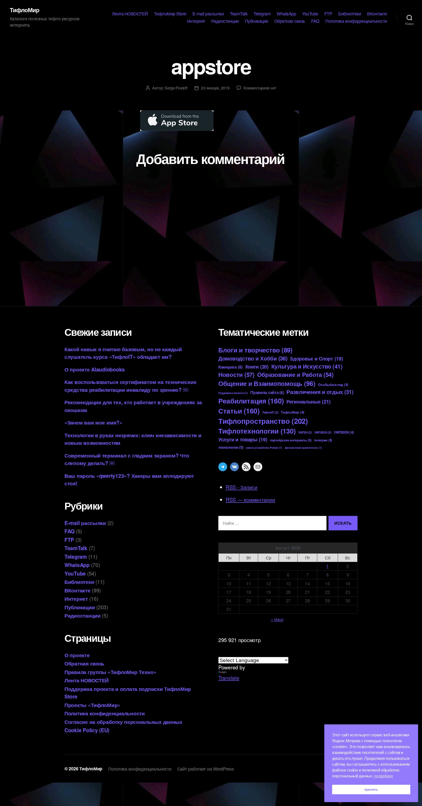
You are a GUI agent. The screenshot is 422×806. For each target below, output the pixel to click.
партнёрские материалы (290, 440)
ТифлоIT (270, 412)
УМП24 (305, 432)
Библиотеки (349, 13)
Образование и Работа (295, 374)
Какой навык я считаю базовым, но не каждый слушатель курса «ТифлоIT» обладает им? (123, 352)
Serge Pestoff (176, 88)
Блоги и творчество (255, 349)
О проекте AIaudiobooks (94, 369)
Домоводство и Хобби (252, 358)
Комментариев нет (259, 88)
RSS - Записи (241, 487)
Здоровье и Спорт (316, 358)
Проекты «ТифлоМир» (92, 704)
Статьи (239, 411)
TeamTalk (238, 13)
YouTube (310, 13)
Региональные (308, 401)
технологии (230, 447)
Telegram (262, 13)
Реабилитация (251, 401)
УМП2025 (322, 432)
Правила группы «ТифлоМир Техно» (110, 671)
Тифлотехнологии (256, 431)
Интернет (196, 21)
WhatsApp (286, 13)
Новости (236, 374)
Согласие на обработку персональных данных (123, 721)
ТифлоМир (24, 10)
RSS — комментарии (250, 499)
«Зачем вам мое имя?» (93, 422)
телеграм (323, 440)
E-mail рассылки (208, 13)
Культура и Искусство (307, 366)
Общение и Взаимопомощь (267, 383)
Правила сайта (267, 392)
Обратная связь (289, 21)
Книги (257, 366)
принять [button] (371, 789)
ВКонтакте (377, 13)
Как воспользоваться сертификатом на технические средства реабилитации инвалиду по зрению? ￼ (130, 385)
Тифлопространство (263, 421)
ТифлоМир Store (170, 13)
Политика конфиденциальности (356, 21)
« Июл (277, 619)
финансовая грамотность (303, 447)
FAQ (315, 21)
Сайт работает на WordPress (205, 768)
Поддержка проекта (233, 393)
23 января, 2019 (215, 88)
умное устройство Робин (264, 447)
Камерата (230, 367)
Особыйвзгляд (333, 384)
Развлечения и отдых (319, 392)
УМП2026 (344, 432)
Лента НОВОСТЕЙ (130, 13)
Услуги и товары (242, 439)
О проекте (77, 655)
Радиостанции (225, 21)
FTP (328, 13)
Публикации (256, 21)
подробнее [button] (383, 776)
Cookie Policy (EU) (86, 730)
